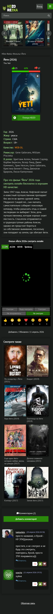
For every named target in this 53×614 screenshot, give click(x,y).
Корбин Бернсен (12, 162)
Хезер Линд (28, 162)
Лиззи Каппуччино (23, 171)
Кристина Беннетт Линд (16, 168)
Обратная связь (28, 603)
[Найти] (49, 15)
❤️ (26, 321)
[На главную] (11, 6)
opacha (19, 572)
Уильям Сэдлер (39, 159)
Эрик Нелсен (21, 165)
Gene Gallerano (23, 152)
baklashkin (20, 532)
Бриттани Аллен (22, 159)
